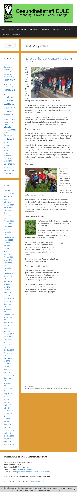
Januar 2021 (8, 260)
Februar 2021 (9, 257)
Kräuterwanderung (49, 388)
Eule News (30, 386)
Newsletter (16, 35)
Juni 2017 (7, 399)
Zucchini (8, 173)
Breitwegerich (31, 388)
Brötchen (7, 76)
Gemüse (9, 103)
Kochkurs (11, 117)
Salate (10, 143)
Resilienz (6, 132)
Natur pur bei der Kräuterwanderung (48, 58)
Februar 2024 (9, 193)
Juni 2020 (7, 287)
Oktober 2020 (9, 273)
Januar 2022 (8, 224)
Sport (13, 145)
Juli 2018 (7, 361)
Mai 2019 (7, 325)
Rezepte (11, 29)
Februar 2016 (9, 430)
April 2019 (7, 328)
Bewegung (8, 67)
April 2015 (7, 433)
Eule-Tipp (9, 84)
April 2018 (7, 369)
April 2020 (7, 293)
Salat (6, 142)
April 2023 (7, 199)
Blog (3, 29)
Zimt (13, 170)
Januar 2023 (8, 208)
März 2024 (8, 191)
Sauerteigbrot (7, 145)
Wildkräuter (46, 29)
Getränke (6, 114)
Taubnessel (59, 388)
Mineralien (8, 127)
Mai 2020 (7, 290)
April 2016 (7, 424)
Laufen (6, 125)
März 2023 (8, 202)
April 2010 (7, 442)
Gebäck (11, 100)
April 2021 (7, 251)
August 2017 (8, 394)
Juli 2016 (7, 419)
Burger (13, 77)
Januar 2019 (8, 337)
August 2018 (8, 358)
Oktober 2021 (9, 237)
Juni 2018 (7, 364)
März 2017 (8, 408)
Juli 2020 (7, 284)
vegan (6, 148)
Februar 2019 (9, 334)
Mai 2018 (7, 367)
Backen (7, 63)
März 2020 (8, 295)
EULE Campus (21, 29)
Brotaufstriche (8, 74)
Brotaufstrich (7, 72)
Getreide (9, 111)
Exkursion (39, 388)
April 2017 (7, 405)
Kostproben (9, 119)
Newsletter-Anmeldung (23, 469)
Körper (11, 122)
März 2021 (8, 254)
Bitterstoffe (7, 69)
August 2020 (8, 281)
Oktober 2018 (9, 350)
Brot (12, 69)
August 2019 (8, 322)
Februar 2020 (9, 298)
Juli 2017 (7, 396)
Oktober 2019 (9, 314)
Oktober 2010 (9, 436)
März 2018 (8, 372)
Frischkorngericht (9, 87)
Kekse (5, 117)
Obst (13, 129)
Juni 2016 (7, 422)
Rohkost (9, 139)
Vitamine (8, 160)
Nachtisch (7, 130)
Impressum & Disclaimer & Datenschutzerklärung (33, 472)
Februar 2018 (9, 375)
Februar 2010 (9, 444)
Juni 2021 (7, 246)
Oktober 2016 (9, 411)
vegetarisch (9, 150)
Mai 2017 (7, 402)
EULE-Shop (5, 35)
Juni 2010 (7, 439)
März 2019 (8, 331)
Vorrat (8, 167)
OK (59, 490)
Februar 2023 (9, 205)
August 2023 (8, 196)
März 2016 (8, 427)
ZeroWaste (56, 29)
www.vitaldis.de (39, 481)
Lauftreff (67, 29)
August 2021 (8, 240)
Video (6, 153)
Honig (11, 114)
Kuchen (6, 122)
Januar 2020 (8, 301)
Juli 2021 (7, 243)
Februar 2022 (9, 221)
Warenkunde (34, 29)
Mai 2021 (7, 248)
